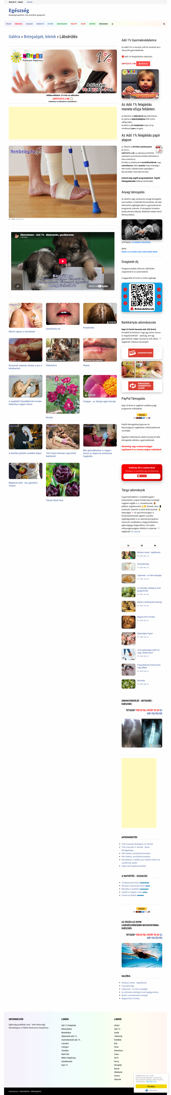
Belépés (29, 2)
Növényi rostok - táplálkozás (148, 552)
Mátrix (92, 24)
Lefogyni (65, 1047)
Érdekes (18, 24)
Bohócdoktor (66, 1029)
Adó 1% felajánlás (68, 1025)
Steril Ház (65, 1054)
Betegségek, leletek (40, 36)
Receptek (118, 1065)
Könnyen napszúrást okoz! (133, 885)
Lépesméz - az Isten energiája (149, 575)
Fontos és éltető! (129, 895)
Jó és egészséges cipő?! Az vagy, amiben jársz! (148, 651)
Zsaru (116, 1054)
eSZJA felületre (138, 119)
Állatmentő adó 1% (69, 1036)
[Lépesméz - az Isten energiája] (129, 575)
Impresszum (13, 1091)
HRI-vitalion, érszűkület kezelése (136, 853)
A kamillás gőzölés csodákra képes (25, 453)
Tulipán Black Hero (54, 500)
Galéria (14, 36)
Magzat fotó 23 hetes (146, 617)
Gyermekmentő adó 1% (70, 1040)
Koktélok (117, 1040)
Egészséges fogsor (145, 633)
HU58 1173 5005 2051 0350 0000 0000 (139, 251)
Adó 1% (117, 1029)
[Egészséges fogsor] (129, 633)
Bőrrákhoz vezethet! (131, 889)
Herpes (86, 365)
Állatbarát (118, 1072)
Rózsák (49, 417)
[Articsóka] (129, 681)
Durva (116, 1061)
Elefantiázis (51, 365)
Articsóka (141, 680)
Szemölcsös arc (53, 328)
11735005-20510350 (141, 242)
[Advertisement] (63, 123)
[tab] (128, 545)
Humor (117, 1075)
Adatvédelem (25, 1091)
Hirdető (40, 24)
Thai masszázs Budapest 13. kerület (137, 844)
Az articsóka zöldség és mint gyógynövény (140, 992)
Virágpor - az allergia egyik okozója (99, 401)
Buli (115, 1043)
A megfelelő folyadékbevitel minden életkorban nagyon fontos (25, 403)
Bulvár (116, 1068)
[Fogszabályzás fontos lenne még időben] (129, 665)
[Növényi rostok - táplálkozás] (129, 552)
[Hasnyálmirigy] (129, 564)
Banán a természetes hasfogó (149, 602)
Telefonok (118, 1036)
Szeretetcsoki (66, 1061)
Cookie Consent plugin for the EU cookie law (151, 1090)
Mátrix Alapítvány (68, 1058)
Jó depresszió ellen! (131, 882)
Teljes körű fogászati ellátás (134, 866)
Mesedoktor (66, 1032)
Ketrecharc (118, 1050)
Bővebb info (151, 1081)
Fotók (50, 24)
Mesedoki (103, 24)
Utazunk (117, 1079)
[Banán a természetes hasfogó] (129, 602)
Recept (74, 24)
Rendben (151, 1086)
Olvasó (29, 24)
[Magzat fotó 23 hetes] (129, 617)
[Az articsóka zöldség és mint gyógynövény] (129, 588)
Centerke (65, 1050)
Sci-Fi (116, 1058)
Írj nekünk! (136, 531)
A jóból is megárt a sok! (132, 892)
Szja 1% (64, 1065)
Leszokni (65, 1043)
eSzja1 (117, 1025)
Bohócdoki (62, 24)
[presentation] (128, 545)
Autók (116, 1032)
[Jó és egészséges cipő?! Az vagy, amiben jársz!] (129, 650)
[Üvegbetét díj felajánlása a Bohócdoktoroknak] (142, 297)
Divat (83, 24)
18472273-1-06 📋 (63, 98)
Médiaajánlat (36, 1091)
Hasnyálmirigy (143, 564)
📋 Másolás (143, 64)
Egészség (19, 10)
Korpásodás (88, 327)
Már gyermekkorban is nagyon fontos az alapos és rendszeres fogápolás (97, 453)
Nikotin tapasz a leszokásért (22, 331)
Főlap (8, 24)
